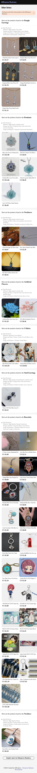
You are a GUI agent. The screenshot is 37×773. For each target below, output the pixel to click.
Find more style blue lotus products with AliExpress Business (16, 13)
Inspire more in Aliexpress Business (18, 758)
